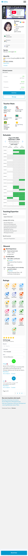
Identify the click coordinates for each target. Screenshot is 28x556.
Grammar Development (20, 403)
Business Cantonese (7, 400)
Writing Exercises (16, 401)
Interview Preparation (7, 403)
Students (8, 40)
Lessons (8, 45)
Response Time (7, 109)
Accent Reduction (6, 401)
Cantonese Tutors (6, 408)
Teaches (8, 35)
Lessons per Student (7, 125)
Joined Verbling (19, 109)
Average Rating (19, 124)
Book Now (14, 552)
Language (5, 349)
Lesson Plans (15, 405)
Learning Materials (7, 405)
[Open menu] (24, 2)
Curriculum (16, 400)
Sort (4, 354)
